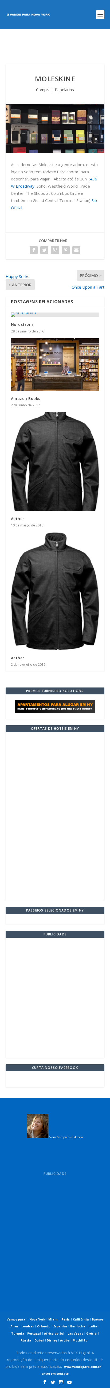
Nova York (37, 1319)
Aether (17, 518)
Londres (27, 1326)
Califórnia (81, 1319)
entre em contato (55, 1374)
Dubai (39, 1340)
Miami (53, 1319)
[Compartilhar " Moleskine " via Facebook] (33, 250)
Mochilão (80, 1340)
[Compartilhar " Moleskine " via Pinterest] (65, 250)
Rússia (26, 1340)
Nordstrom (22, 324)
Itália (92, 1326)
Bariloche (77, 1326)
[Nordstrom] (55, 315)
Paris (66, 1319)
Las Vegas (75, 1333)
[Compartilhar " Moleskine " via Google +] (55, 250)
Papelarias (64, 89)
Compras (44, 89)
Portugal (33, 1333)
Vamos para (16, 1319)
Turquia (17, 1333)
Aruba (65, 1340)
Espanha (60, 1326)
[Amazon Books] (55, 364)
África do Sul (54, 1333)
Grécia (91, 1333)
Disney (52, 1340)
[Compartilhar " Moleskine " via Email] (76, 250)
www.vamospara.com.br (82, 1367)
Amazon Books (25, 398)
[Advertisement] (55, 46)
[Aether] (55, 461)
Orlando (43, 1326)
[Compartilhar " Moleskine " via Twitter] (44, 250)
